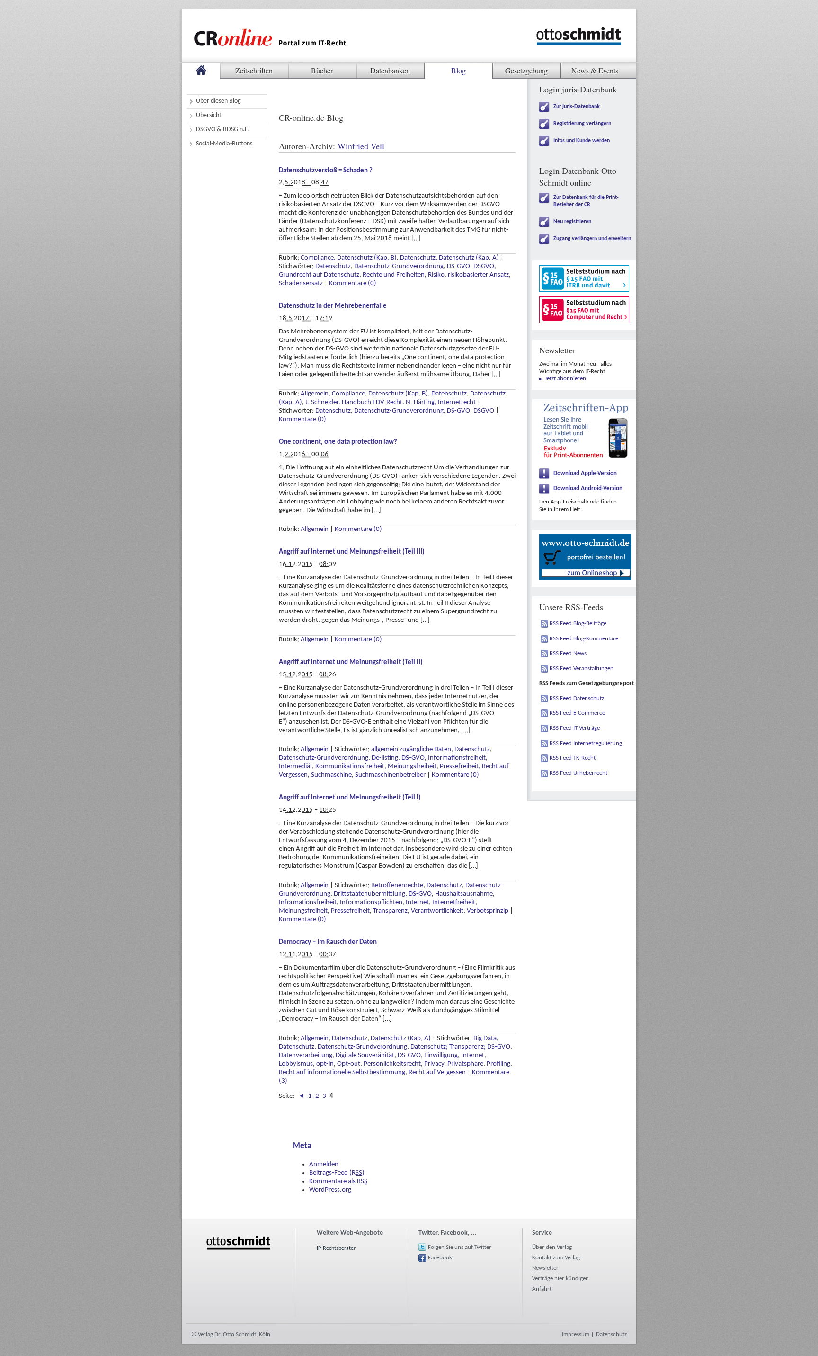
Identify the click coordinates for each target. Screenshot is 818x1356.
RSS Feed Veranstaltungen (582, 668)
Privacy (434, 1064)
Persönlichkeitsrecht (392, 1064)
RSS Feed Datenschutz (577, 698)
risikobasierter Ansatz (478, 274)
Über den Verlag (552, 1247)
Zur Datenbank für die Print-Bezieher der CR (586, 201)
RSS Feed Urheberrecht (578, 773)
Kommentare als (338, 1181)
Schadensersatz (301, 283)
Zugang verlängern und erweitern (592, 239)
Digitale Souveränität (365, 1055)
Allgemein (315, 393)
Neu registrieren (572, 222)
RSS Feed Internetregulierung (586, 743)
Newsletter (545, 1268)
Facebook (440, 1258)
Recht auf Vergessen (437, 1072)
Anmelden (323, 1164)
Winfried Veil (361, 146)
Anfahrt (541, 1289)
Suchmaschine (331, 775)
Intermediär (295, 766)
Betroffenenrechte (397, 885)
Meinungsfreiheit (412, 766)
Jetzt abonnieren (565, 379)
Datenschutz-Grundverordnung (399, 266)
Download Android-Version (587, 488)
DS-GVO (458, 266)
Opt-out (348, 1064)
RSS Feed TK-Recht (573, 758)
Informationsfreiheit (457, 758)
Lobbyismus (296, 1064)
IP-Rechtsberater (336, 1248)
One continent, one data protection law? (338, 442)
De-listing (385, 758)
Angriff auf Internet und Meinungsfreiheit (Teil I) (350, 797)
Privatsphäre (465, 1064)
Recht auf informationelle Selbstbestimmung (342, 1072)
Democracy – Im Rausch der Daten (328, 942)
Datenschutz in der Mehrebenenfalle (333, 306)
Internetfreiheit (453, 902)
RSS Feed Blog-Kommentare (584, 639)
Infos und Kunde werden (581, 141)
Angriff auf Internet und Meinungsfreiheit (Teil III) (352, 552)
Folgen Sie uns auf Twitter (459, 1247)
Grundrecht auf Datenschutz (319, 274)
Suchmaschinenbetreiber (390, 775)
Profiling (498, 1064)
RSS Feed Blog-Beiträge (578, 623)
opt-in (325, 1064)
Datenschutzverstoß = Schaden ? (326, 170)
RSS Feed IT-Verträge (575, 728)
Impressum (575, 1334)
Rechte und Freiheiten (394, 274)
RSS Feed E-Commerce (577, 713)
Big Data (485, 1038)
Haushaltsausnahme (464, 894)
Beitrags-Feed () (337, 1172)
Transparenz (390, 911)
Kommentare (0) (352, 283)
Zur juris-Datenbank (576, 106)
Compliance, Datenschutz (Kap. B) (349, 257)
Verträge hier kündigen (560, 1278)
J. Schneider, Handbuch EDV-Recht (353, 402)
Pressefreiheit (459, 766)
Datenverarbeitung (305, 1055)
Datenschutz (418, 257)
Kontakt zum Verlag (556, 1258)
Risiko (436, 274)
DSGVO (483, 266)
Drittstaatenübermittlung (369, 894)
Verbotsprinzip (487, 911)
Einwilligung (441, 1055)
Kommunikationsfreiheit (349, 766)
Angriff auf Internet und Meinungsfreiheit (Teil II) (351, 662)
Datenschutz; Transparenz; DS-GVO (460, 1047)
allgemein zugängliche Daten (411, 749)
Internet (417, 902)
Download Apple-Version (585, 473)
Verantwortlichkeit (437, 911)
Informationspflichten (371, 902)
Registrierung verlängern (582, 123)
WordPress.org (330, 1190)
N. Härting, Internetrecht (441, 402)
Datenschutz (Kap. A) (469, 257)
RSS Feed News (568, 653)
